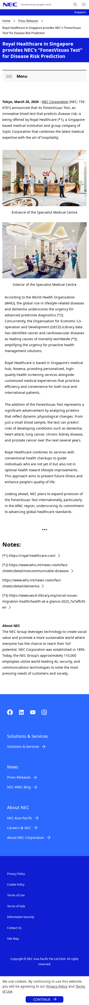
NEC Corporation (55, 101)
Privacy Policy (56, 986)
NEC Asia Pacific (19, 818)
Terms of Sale (16, 906)
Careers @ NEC (19, 828)
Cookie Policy (15, 884)
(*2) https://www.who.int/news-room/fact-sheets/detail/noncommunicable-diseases (35, 568)
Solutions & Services (23, 746)
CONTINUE (42, 999)
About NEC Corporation (25, 837)
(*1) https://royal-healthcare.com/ (29, 555)
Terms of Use (16, 895)
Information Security (20, 917)
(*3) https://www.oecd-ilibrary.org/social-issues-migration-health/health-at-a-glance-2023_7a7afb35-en (44, 601)
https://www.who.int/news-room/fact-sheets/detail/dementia (32, 583)
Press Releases (28, 21)
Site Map (13, 939)
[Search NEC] (75, 4)
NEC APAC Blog (19, 787)
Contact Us (14, 928)
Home (6, 21)
